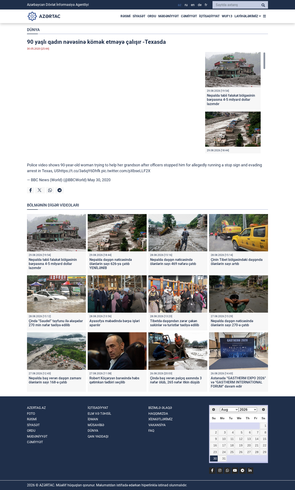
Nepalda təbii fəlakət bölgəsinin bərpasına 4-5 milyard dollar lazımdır (231, 99)
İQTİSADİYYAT (209, 16)
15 (264, 439)
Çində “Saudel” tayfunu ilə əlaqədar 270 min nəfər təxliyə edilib (56, 323)
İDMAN (93, 419)
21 (257, 445)
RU (186, 5)
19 (241, 445)
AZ (179, 5)
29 (264, 452)
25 (232, 452)
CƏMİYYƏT (189, 16)
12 (241, 439)
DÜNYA (33, 29)
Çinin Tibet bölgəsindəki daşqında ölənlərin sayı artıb (237, 262)
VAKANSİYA (157, 425)
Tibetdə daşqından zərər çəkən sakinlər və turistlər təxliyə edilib (174, 323)
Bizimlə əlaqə (160, 408)
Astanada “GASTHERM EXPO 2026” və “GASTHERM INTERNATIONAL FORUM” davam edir (238, 382)
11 (232, 439)
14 (257, 439)
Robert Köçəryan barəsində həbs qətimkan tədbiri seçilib (114, 380)
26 (241, 452)
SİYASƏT (139, 16)
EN (193, 5)
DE (199, 5)
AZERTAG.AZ (36, 408)
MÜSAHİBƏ (96, 425)
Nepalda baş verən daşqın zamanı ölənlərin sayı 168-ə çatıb (55, 380)
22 (264, 445)
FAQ (151, 431)
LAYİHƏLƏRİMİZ (247, 16)
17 (224, 445)
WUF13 (227, 16)
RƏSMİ (125, 16)
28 (257, 452)
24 (224, 452)
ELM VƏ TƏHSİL (99, 414)
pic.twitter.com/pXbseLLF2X (125, 171)
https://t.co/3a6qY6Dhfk (79, 171)
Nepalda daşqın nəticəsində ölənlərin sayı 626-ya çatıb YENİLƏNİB (110, 264)
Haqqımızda (158, 414)
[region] (235, 102)
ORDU (152, 16)
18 (232, 445)
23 (215, 452)
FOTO (31, 414)
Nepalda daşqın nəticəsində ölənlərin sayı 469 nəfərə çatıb (173, 262)
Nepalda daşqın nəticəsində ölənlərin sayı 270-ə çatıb (232, 323)
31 (224, 458)
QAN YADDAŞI (98, 436)
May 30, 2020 (99, 180)
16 (215, 445)
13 (249, 439)
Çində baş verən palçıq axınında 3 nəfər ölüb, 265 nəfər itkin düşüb (176, 380)
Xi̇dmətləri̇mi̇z (160, 419)
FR (206, 5)
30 (215, 458)
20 (249, 445)
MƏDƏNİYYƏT (168, 16)
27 (249, 452)
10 (224, 439)
